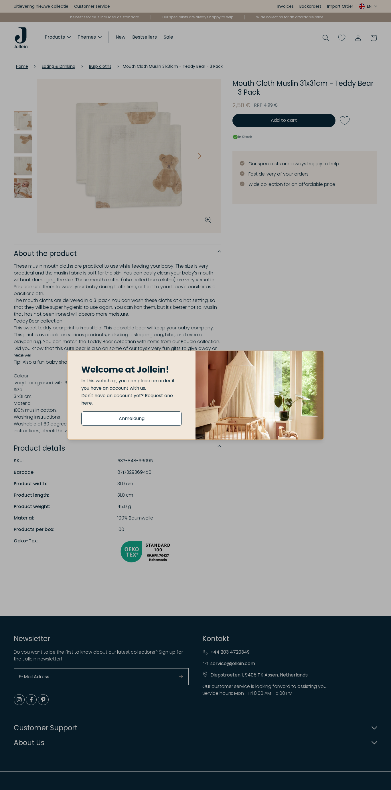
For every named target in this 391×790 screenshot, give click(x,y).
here (86, 403)
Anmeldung (132, 418)
